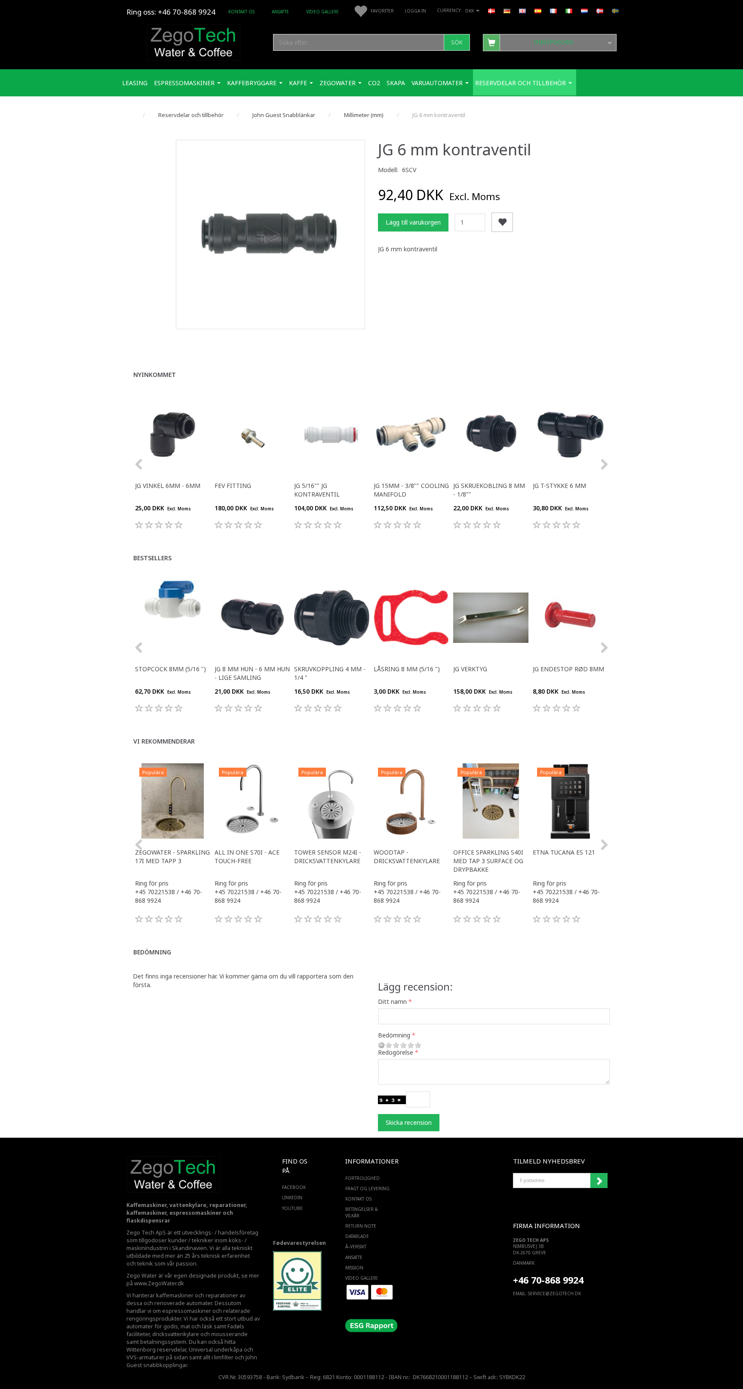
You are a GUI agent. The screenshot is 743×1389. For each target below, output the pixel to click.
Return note (360, 1226)
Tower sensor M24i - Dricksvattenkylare (327, 856)
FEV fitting (233, 486)
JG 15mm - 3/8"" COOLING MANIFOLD (411, 490)
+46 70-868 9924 (186, 12)
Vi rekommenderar (164, 741)
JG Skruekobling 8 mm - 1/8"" (489, 490)
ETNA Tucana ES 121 (564, 852)
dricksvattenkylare (175, 1334)
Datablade (357, 1236)
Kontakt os (241, 12)
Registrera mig (599, 1180)
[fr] (553, 10)
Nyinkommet (154, 374)
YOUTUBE (292, 1208)
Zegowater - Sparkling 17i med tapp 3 (172, 856)
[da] (491, 10)
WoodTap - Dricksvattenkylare (407, 856)
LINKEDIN (292, 1198)
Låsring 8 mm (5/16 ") (407, 669)
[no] (600, 10)
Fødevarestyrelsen (299, 1243)
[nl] (584, 10)
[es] (538, 10)
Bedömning (152, 952)
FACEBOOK (294, 1187)
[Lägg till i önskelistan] (502, 222)
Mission (354, 1268)
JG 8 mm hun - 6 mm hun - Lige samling (252, 673)
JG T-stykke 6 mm (559, 486)
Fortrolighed (362, 1178)
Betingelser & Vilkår (361, 1212)
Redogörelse (395, 1052)
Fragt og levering (367, 1188)
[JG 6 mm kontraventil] (270, 234)
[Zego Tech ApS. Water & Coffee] (193, 41)
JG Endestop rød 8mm (568, 669)
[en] (522, 10)
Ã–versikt (355, 1247)
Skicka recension (409, 1122)
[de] (507, 10)
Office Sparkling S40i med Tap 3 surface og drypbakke (488, 861)
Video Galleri (322, 12)
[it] (569, 10)
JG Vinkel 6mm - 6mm (167, 486)
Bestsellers (152, 558)
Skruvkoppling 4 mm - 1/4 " (329, 673)
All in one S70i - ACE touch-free (247, 856)
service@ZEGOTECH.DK (554, 1293)
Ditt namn (392, 1001)
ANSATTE (280, 12)
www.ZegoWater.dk (159, 1283)
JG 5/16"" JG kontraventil (317, 490)
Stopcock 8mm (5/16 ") (170, 669)
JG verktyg (470, 669)
